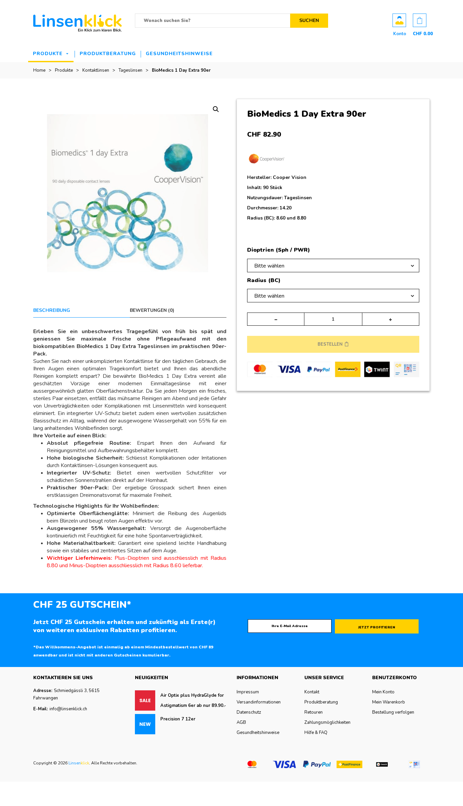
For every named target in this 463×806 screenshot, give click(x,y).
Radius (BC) (263, 280)
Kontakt (311, 692)
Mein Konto (383, 692)
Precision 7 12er (177, 719)
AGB (241, 722)
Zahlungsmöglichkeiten (327, 722)
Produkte (48, 53)
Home (39, 70)
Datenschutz (249, 712)
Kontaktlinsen (95, 70)
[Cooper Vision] (266, 160)
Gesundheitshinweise (179, 53)
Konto (399, 20)
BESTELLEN (330, 344)
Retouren (313, 712)
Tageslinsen (130, 70)
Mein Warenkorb (388, 702)
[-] (275, 319)
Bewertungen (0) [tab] (152, 310)
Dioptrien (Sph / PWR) (278, 250)
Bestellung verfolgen (393, 712)
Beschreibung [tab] (51, 310)
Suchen (309, 20)
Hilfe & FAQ (315, 733)
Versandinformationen (259, 702)
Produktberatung (108, 53)
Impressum (248, 692)
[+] (390, 319)
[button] (216, 109)
